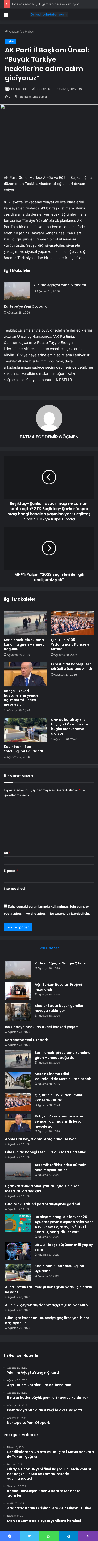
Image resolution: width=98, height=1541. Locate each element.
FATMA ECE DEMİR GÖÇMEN (30, 89)
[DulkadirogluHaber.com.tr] (49, 14)
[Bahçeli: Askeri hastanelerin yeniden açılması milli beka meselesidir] (25, 674)
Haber (29, 31)
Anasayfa (15, 31)
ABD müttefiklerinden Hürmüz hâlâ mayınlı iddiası (60, 1167)
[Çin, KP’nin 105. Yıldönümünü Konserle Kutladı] (72, 623)
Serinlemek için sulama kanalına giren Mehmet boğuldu (24, 644)
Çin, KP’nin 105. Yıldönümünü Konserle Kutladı (70, 644)
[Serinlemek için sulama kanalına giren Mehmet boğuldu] (25, 623)
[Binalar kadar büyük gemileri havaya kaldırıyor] (18, 1012)
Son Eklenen (49, 948)
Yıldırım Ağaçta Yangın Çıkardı (60, 285)
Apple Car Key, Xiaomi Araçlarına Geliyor (40, 1139)
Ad (7, 853)
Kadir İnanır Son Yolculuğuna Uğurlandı (23, 749)
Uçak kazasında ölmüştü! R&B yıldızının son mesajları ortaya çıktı (42, 1189)
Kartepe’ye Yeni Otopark (25, 306)
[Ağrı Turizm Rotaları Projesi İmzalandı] (18, 991)
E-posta (11, 871)
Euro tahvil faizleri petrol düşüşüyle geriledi (42, 1204)
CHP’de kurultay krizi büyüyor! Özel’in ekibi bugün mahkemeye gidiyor (69, 726)
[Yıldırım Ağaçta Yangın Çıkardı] (17, 291)
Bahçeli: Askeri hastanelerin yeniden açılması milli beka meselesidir (22, 698)
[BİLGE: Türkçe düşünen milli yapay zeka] (18, 1251)
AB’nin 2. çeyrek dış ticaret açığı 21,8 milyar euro (46, 1305)
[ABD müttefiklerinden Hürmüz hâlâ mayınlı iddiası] (18, 1171)
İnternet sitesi (14, 888)
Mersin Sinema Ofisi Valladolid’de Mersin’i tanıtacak (63, 1076)
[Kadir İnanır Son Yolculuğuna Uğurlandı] (25, 730)
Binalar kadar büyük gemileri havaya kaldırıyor (45, 4)
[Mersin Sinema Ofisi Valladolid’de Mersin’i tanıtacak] (18, 1080)
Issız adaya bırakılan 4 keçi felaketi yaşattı (42, 1027)
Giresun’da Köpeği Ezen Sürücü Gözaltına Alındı (71, 666)
